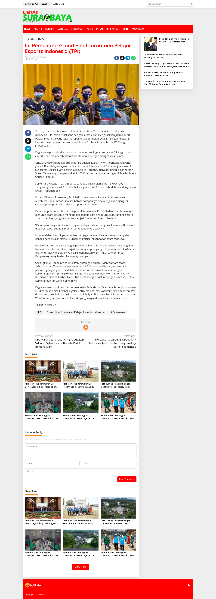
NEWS (27, 59)
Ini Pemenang (117, 312)
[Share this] (116, 58)
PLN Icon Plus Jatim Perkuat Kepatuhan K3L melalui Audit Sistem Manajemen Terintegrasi (79, 385)
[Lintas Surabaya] (47, 16)
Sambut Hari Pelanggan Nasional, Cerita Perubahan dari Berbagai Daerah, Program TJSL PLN (42, 417)
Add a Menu (58, 4)
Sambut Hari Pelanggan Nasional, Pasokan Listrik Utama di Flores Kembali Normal (118, 417)
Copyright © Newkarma (36, 594)
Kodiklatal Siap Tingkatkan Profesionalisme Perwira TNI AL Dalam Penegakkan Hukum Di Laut (167, 65)
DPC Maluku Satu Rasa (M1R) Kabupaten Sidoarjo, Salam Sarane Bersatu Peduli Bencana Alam (59, 341)
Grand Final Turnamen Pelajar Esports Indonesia (76, 312)
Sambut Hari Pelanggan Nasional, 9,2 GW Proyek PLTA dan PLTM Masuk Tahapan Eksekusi (78, 417)
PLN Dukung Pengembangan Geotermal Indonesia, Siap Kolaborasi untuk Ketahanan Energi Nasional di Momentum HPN (116, 385)
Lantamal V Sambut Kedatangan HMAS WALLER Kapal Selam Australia (164, 82)
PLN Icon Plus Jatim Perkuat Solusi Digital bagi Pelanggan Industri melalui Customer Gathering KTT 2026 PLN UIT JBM (42, 385)
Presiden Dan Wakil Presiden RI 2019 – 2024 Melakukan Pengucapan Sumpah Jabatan (174, 40)
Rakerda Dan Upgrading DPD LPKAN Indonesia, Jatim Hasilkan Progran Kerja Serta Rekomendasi (112, 341)
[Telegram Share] (127, 58)
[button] (190, 4)
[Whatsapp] (133, 58)
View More (80, 566)
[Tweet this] (122, 58)
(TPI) (40, 312)
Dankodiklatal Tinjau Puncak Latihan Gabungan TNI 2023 (163, 56)
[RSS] (85, 327)
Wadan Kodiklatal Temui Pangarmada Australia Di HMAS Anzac (163, 73)
